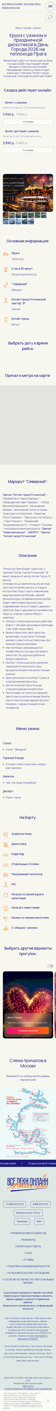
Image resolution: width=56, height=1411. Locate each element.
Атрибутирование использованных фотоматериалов (28, 1388)
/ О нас (28, 1253)
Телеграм (22, 1221)
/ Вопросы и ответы (28, 1246)
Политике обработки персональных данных (33, 1337)
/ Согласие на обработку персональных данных (28, 1281)
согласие (44, 1330)
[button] (28, 102)
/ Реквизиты (28, 1239)
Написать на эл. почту (28, 1212)
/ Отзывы (28, 1259)
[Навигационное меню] (50, 6)
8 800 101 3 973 (40, 1204)
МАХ (39, 1221)
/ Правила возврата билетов (28, 1233)
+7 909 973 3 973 (15, 1204)
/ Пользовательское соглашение (28, 1272)
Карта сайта (28, 1386)
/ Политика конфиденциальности (28, 1266)
